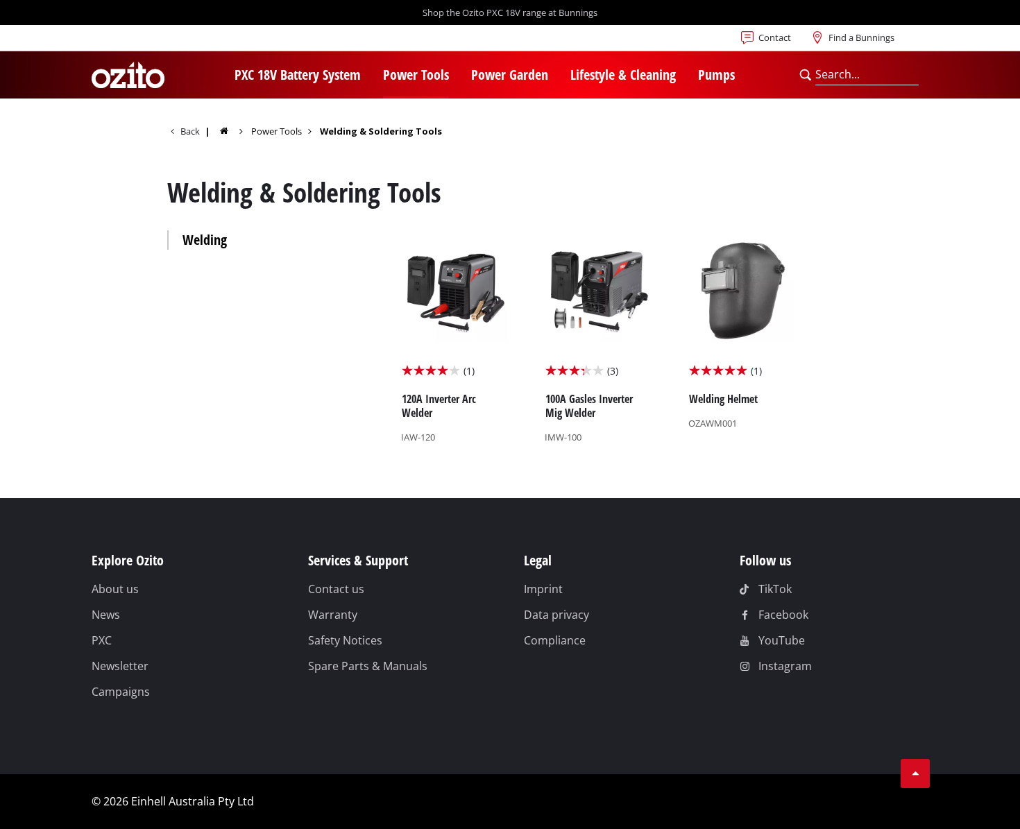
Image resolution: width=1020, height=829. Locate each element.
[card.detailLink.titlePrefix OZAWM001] (742, 341)
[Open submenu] (369, 76)
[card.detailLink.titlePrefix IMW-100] (598, 341)
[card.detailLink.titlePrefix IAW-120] (455, 341)
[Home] (232, 131)
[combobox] (867, 75)
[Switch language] (136, 41)
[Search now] (805, 75)
